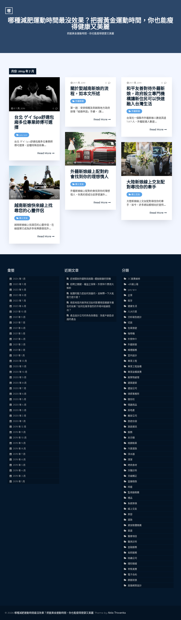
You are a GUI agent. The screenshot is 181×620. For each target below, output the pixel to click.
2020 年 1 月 (19, 421)
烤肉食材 (132, 464)
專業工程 (132, 360)
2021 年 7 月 (19, 322)
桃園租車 (132, 443)
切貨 (130, 322)
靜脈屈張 (132, 579)
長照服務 (132, 552)
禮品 (130, 497)
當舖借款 (132, 481)
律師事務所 (133, 393)
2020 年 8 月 (20, 382)
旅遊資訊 (132, 426)
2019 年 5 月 (19, 464)
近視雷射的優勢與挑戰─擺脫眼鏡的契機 (90, 278)
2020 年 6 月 (19, 393)
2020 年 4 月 (19, 404)
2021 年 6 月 (19, 328)
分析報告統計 (135, 317)
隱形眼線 (132, 563)
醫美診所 (132, 541)
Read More (44, 153)
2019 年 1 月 (19, 481)
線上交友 (79, 184)
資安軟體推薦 (135, 525)
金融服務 (132, 547)
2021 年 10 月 (19, 311)
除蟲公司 (132, 558)
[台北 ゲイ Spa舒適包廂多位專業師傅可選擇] (34, 94)
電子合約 (132, 574)
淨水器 (131, 453)
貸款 (130, 519)
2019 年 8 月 (19, 448)
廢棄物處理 (133, 377)
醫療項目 (132, 536)
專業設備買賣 (135, 371)
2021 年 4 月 (19, 338)
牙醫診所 (132, 470)
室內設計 (132, 355)
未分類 (131, 437)
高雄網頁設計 (135, 585)
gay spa (23, 135)
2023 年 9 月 (19, 289)
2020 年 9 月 (19, 377)
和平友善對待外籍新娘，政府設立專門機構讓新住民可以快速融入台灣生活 (146, 96)
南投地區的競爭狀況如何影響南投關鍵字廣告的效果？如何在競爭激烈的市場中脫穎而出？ (90, 306)
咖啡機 (131, 333)
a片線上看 (133, 284)
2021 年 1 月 (19, 355)
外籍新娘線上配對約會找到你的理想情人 (89, 174)
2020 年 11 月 (19, 366)
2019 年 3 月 (19, 475)
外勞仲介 (132, 338)
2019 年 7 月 (19, 453)
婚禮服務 (132, 349)
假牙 (130, 300)
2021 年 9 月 (19, 317)
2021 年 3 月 (19, 344)
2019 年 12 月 (19, 426)
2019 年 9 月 (19, 443)
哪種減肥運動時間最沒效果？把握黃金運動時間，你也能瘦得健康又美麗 (90, 23)
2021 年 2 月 (19, 349)
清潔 (130, 459)
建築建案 (132, 382)
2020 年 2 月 (19, 415)
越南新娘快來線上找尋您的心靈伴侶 (33, 208)
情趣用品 (132, 404)
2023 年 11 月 (19, 284)
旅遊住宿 (132, 421)
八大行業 (132, 311)
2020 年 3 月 (19, 410)
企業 (130, 295)
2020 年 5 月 (19, 399)
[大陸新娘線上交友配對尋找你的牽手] (146, 159)
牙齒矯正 (132, 475)
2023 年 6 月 (19, 306)
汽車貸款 (132, 448)
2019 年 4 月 (19, 470)
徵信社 (131, 399)
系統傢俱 (132, 503)
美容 (130, 514)
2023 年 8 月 (19, 295)
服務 (130, 432)
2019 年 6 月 (19, 459)
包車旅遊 (132, 328)
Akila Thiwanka (117, 612)
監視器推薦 (133, 492)
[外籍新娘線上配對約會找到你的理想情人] (90, 149)
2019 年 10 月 (20, 437)
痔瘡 (130, 486)
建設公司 (132, 388)
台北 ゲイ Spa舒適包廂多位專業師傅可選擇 (34, 122)
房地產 (131, 410)
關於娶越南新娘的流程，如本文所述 (89, 91)
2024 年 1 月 (19, 278)
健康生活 (132, 306)
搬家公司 (132, 415)
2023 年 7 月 (19, 300)
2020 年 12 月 (20, 360)
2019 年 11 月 (19, 432)
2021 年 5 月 (19, 333)
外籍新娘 (79, 101)
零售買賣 (132, 569)
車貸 (130, 530)
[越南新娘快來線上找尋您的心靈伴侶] (34, 182)
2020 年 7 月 (19, 388)
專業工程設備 (135, 366)
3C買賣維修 (134, 278)
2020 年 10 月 (20, 371)
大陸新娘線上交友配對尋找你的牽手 (146, 184)
